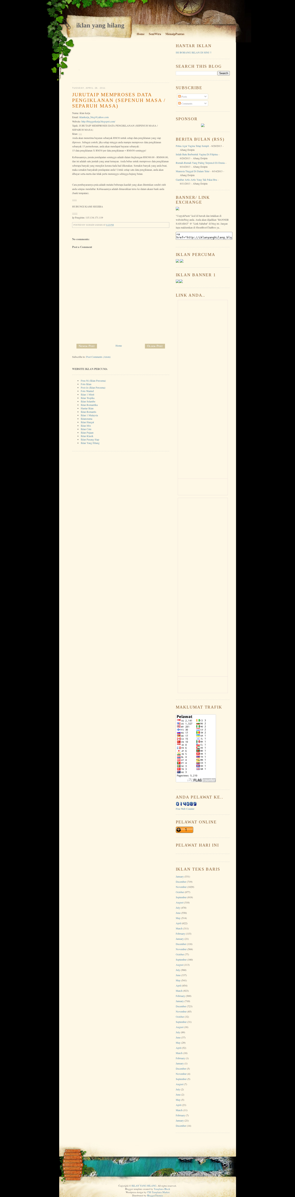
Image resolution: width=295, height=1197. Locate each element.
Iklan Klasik (87, 436)
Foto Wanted (87, 391)
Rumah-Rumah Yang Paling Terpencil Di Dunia (200, 162)
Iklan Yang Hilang (90, 443)
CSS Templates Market (158, 1192)
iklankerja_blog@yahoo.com (94, 117)
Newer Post (87, 346)
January (180, 876)
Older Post (155, 346)
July (178, 907)
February (180, 933)
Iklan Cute (86, 429)
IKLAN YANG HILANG (100, 25)
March (179, 928)
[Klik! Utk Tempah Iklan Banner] (181, 282)
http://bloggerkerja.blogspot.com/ (98, 121)
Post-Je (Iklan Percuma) (93, 387)
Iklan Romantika (89, 404)
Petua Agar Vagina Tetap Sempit (192, 146)
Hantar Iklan (87, 408)
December (181, 881)
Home (140, 34)
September (181, 897)
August (179, 902)
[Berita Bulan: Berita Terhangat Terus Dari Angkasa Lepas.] (203, 126)
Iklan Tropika (87, 398)
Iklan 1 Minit (87, 394)
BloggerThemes (155, 1195)
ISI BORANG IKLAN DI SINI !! (193, 52)
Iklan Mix (86, 425)
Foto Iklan (86, 384)
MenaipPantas (174, 34)
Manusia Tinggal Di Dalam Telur (192, 171)
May (178, 918)
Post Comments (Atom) (98, 356)
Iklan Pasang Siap (90, 439)
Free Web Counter (185, 808)
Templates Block (162, 1189)
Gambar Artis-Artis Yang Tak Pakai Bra (196, 179)
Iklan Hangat (87, 422)
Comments (186, 103)
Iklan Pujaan (87, 432)
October (180, 892)
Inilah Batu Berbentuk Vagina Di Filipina (197, 154)
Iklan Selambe (88, 401)
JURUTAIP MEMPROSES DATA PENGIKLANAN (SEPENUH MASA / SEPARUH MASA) (119, 100)
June (178, 912)
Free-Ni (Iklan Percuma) (93, 380)
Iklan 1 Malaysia (89, 415)
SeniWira (155, 34)
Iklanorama (86, 418)
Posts (184, 96)
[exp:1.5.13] (177, 282)
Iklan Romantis (88, 411)
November (181, 887)
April (178, 923)
